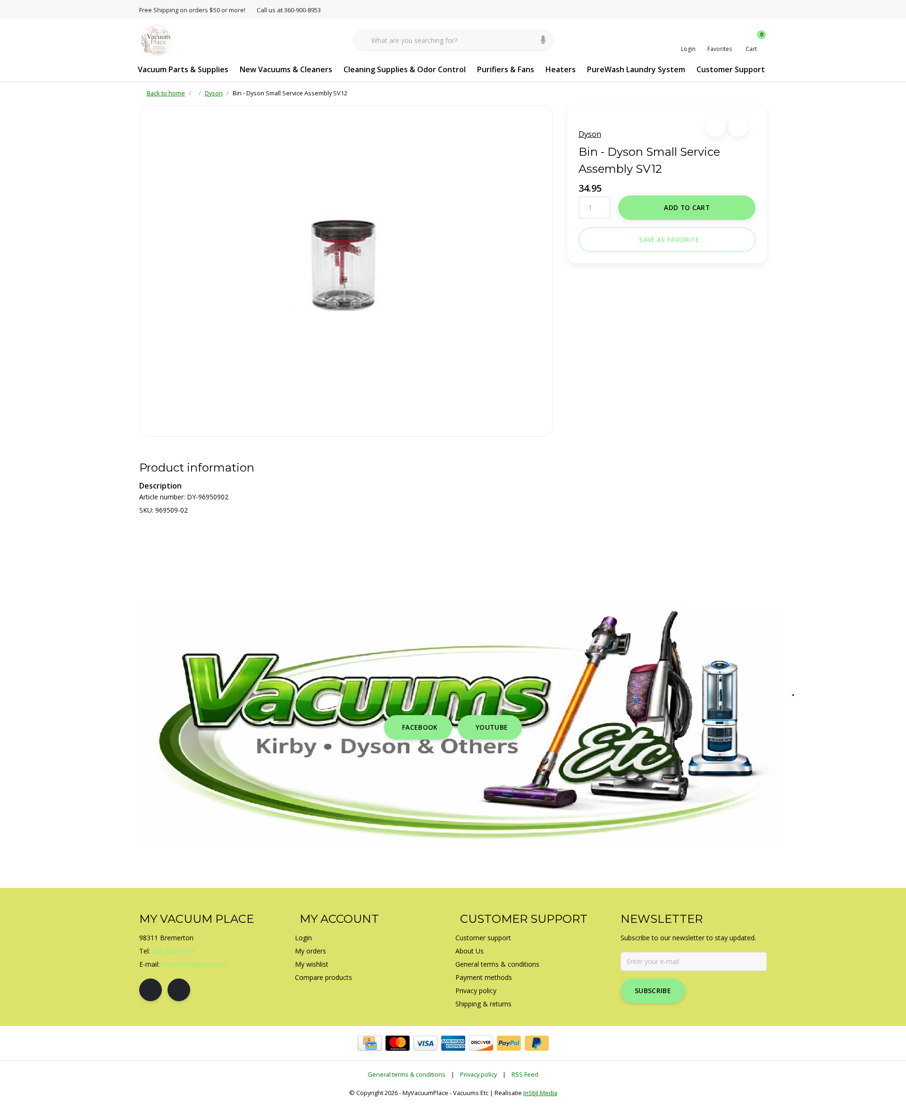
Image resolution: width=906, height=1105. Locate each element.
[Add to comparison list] (738, 127)
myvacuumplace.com (193, 964)
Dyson (590, 134)
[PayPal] (509, 1043)
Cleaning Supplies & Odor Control (405, 69)
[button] (716, 127)
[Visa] (425, 1043)
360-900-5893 (173, 950)
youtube (492, 727)
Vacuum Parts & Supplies (183, 69)
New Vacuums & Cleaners (286, 69)
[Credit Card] (370, 1043)
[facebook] (150, 989)
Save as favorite (668, 239)
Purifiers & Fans (505, 69)
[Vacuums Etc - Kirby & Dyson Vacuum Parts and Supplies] (157, 39)
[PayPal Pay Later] (537, 1043)
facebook (420, 727)
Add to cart (687, 207)
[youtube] (179, 989)
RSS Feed (525, 1074)
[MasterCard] (398, 1043)
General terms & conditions (406, 1074)
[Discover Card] (481, 1043)
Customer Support (730, 69)
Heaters (560, 69)
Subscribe (653, 990)
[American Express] (453, 1043)
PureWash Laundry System (636, 69)
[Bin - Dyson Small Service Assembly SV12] (346, 271)
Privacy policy (478, 1074)
